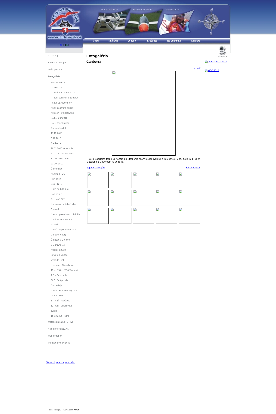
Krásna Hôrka (58, 82)
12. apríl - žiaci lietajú (61, 305)
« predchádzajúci (96, 167)
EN (61, 44)
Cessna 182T (58, 199)
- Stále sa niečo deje (61, 102)
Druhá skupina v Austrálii (63, 229)
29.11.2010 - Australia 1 (63, 148)
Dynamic (55, 209)
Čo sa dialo (57, 168)
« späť (197, 68)
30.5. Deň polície (59, 280)
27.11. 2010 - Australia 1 (63, 153)
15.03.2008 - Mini (60, 316)
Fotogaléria (97, 56)
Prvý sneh (56, 179)
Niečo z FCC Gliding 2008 (64, 290)
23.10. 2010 (57, 163)
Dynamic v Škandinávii (62, 265)
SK (67, 44)
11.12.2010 (56, 133)
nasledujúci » (193, 167)
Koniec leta (56, 194)
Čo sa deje (56, 285)
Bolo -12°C (56, 184)
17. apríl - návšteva (60, 300)
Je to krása (56, 87)
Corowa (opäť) (58, 234)
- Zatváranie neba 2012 (63, 92)
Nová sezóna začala (61, 219)
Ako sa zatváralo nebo (62, 108)
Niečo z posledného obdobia (65, 214)
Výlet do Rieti (57, 260)
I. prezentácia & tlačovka (63, 204)
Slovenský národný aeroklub (60, 362)
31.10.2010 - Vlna (60, 158)
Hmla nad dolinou (60, 189)
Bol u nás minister (60, 123)
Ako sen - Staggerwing (62, 113)
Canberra (56, 143)
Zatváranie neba (59, 255)
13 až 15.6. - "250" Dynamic (65, 270)
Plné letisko (57, 295)
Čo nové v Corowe (60, 239)
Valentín (55, 224)
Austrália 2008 (58, 250)
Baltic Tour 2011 (59, 118)
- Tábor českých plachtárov (64, 97)
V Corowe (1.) (58, 245)
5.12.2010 (56, 138)
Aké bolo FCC (58, 174)
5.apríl (54, 311)
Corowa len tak (58, 128)
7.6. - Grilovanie (59, 275)
